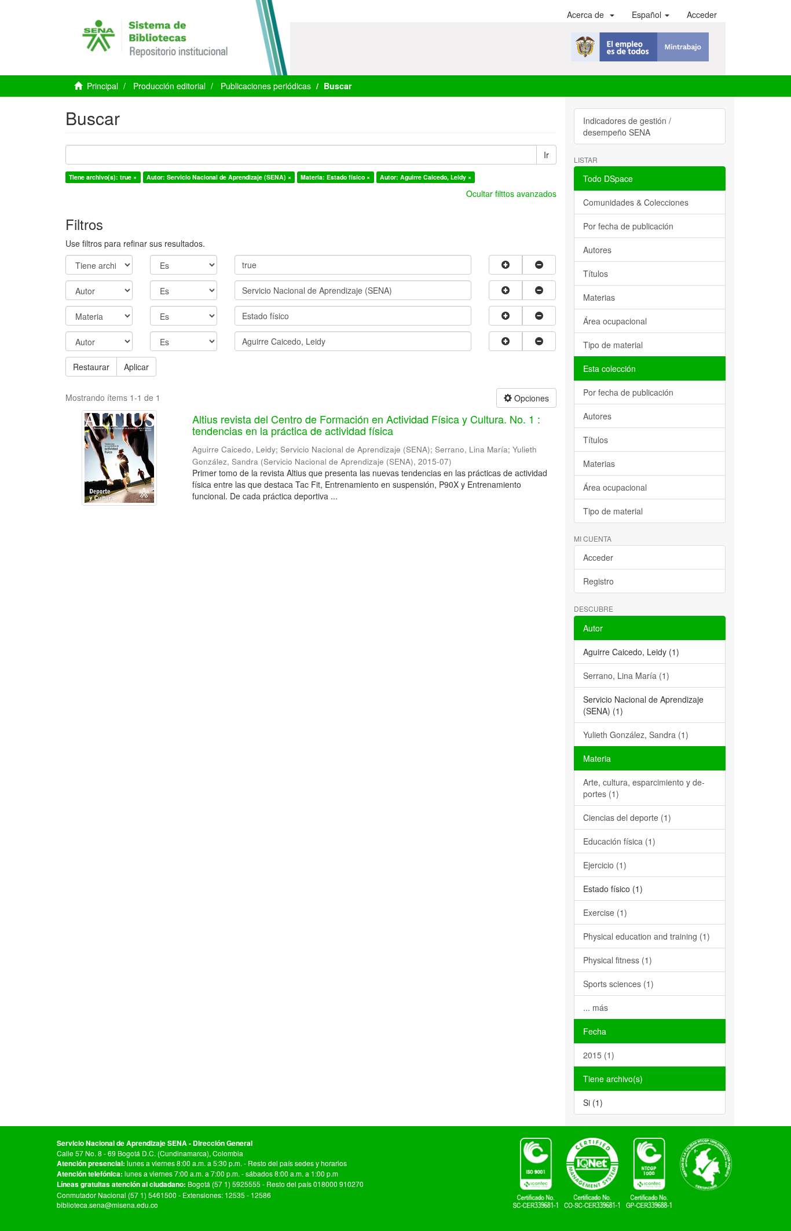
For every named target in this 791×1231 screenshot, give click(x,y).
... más (595, 1007)
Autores (597, 249)
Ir (546, 154)
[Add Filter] (505, 265)
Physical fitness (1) (617, 960)
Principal (102, 86)
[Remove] (539, 265)
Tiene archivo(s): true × (103, 177)
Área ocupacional (615, 321)
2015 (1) (598, 1055)
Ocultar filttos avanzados (511, 193)
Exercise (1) (605, 912)
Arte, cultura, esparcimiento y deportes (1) (644, 787)
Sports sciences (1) (618, 983)
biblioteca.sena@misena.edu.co (107, 1205)
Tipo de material (613, 344)
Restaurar (91, 366)
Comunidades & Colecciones (636, 202)
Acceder (598, 557)
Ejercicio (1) (605, 865)
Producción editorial (169, 86)
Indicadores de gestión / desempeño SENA (627, 126)
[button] (590, 14)
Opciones (530, 398)
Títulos (595, 273)
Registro (598, 581)
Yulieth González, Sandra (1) (636, 734)
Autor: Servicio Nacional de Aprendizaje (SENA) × (219, 177)
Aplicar (136, 366)
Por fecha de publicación (628, 226)
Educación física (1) (619, 841)
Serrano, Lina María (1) (626, 675)
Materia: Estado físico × (335, 177)
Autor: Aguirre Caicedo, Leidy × (425, 177)
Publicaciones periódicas (266, 86)
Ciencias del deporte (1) (627, 817)
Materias (599, 297)
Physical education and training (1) (646, 936)
